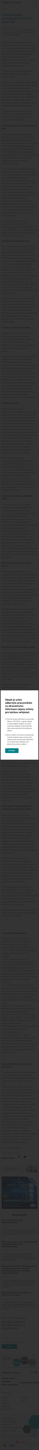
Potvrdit (11, 751)
